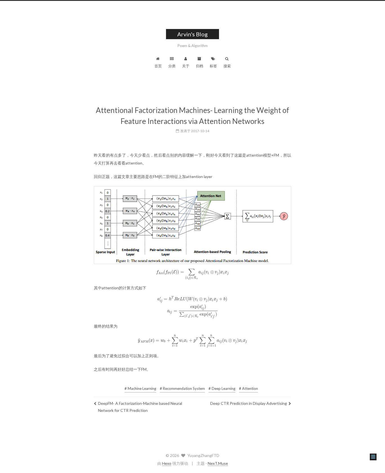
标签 (213, 66)
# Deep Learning (222, 388)
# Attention (248, 388)
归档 (199, 66)
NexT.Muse (218, 463)
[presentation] (192, 271)
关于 (185, 66)
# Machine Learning (140, 388)
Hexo (166, 463)
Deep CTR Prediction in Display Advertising (248, 403)
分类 (172, 66)
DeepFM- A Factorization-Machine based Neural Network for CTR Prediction (140, 407)
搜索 (227, 66)
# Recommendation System (182, 388)
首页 (158, 66)
